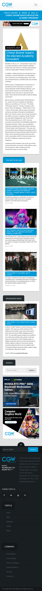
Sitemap (9, 572)
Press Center (11, 13)
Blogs (8, 530)
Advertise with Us (12, 567)
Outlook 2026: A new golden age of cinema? (18, 274)
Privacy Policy (11, 558)
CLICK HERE (9, 353)
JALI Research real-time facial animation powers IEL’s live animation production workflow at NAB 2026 (20, 231)
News (25, 13)
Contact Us (10, 576)
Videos (8, 526)
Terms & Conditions (12, 563)
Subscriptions (11, 554)
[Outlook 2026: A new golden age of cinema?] (21, 261)
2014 (33, 13)
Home (8, 513)
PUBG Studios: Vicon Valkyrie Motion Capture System (20, 323)
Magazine (9, 522)
